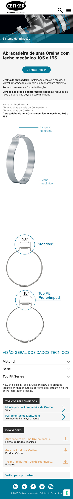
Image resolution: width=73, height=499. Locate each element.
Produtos (19, 104)
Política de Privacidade (51, 493)
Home (6, 104)
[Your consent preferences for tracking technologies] (66, 492)
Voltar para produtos (19, 475)
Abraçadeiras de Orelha (16, 110)
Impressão (33, 493)
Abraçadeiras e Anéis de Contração (23, 107)
